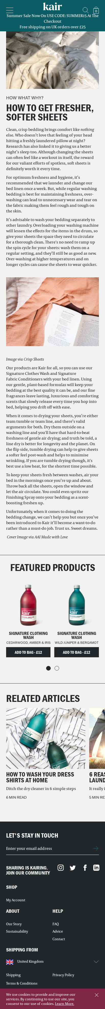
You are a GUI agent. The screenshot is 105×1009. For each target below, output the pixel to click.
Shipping (13, 975)
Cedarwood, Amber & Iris (28, 643)
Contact (58, 939)
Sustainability (17, 931)
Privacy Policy (63, 975)
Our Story (14, 924)
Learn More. (64, 1003)
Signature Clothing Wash (28, 635)
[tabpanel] (28, 617)
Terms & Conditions (21, 983)
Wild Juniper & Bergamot (76, 643)
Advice (57, 931)
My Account (15, 900)
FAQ (55, 924)
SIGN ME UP (96, 848)
